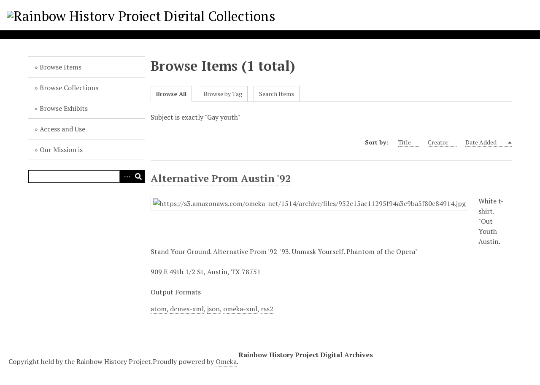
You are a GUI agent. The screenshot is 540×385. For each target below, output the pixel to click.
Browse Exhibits (64, 108)
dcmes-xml (187, 308)
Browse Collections (69, 87)
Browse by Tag (222, 94)
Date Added (481, 142)
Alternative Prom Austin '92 (221, 178)
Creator (438, 142)
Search (138, 176)
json (213, 308)
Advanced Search (125, 176)
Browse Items (60, 67)
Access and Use (62, 129)
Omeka (226, 361)
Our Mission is (61, 149)
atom (159, 308)
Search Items (276, 94)
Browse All (171, 94)
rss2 (267, 308)
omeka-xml (240, 308)
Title (404, 142)
